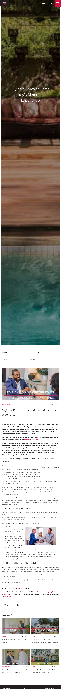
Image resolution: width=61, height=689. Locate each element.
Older (5, 359)
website (27, 440)
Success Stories (6, 404)
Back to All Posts (30, 359)
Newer (56, 359)
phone (36, 440)
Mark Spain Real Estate (9, 419)
